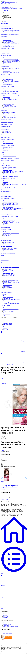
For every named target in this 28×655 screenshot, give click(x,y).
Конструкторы (4, 257)
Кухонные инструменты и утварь (11, 203)
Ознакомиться (9, 2)
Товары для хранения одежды (10, 187)
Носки (4, 183)
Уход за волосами (5, 101)
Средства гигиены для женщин (8, 145)
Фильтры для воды (7, 234)
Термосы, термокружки (6, 191)
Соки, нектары (6, 314)
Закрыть (15, 2)
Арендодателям (6, 631)
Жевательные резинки (8, 270)
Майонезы (5, 283)
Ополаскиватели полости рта (10, 99)
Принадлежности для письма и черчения (12, 173)
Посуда (5, 205)
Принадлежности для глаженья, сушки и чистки (14, 184)
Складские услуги (7, 633)
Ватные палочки (7, 132)
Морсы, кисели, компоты (9, 311)
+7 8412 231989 (7, 3)
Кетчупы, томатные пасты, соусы (11, 282)
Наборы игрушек (4, 260)
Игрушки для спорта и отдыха (8, 253)
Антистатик (6, 38)
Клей (4, 231)
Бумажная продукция (5, 126)
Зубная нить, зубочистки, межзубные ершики (13, 95)
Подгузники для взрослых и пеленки (11, 154)
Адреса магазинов (7, 323)
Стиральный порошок (8, 46)
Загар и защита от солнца (9, 114)
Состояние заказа (5, 8)
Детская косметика (7, 62)
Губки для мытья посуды (9, 220)
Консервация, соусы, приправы (8, 277)
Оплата (15, 8)
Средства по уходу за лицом (7, 86)
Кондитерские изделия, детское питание (10, 267)
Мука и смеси (6, 298)
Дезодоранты (6, 113)
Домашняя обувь (7, 180)
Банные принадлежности (9, 112)
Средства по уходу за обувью (7, 48)
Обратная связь (6, 625)
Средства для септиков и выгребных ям (10, 34)
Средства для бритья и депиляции (8, 76)
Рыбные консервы (7, 287)
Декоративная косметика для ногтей (11, 61)
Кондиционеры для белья (9, 42)
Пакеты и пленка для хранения (10, 204)
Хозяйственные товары (6, 229)
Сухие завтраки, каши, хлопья (10, 302)
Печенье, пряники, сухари (9, 274)
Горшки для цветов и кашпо (7, 160)
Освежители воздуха (5, 26)
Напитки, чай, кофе (5, 305)
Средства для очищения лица (10, 90)
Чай (4, 315)
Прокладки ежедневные (8, 147)
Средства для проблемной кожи (10, 91)
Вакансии (5, 615)
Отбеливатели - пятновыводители (11, 43)
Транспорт (5, 250)
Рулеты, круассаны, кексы (9, 275)
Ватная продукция (5, 129)
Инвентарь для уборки (8, 221)
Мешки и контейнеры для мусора (11, 222)
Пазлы (2, 262)
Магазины (11, 8)
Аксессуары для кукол (8, 242)
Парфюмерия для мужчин (7, 124)
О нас (4, 613)
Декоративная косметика (6, 55)
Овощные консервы (8, 286)
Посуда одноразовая (8, 207)
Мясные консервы (7, 285)
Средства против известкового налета (12, 44)
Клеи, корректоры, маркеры (9, 167)
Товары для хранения (5, 227)
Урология (3, 152)
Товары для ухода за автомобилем (11, 233)
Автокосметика (4, 23)
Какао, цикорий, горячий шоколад (11, 309)
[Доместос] (14, 1)
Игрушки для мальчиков (6, 246)
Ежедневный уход (5, 66)
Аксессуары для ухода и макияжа (11, 68)
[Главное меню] (2, 319)
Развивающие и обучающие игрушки (9, 264)
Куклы (4, 243)
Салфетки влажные (5, 137)
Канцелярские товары (6, 165)
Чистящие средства (5, 53)
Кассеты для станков (8, 79)
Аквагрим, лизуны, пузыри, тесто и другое (11, 237)
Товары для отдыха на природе (8, 211)
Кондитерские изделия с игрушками (11, 271)
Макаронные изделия (8, 295)
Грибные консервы (7, 281)
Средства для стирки (5, 36)
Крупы (4, 294)
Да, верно (3, 7)
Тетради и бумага (7, 175)
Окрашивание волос (8, 105)
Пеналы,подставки (7, 170)
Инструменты (4, 163)
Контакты (20, 8)
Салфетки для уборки (8, 224)
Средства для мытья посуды (7, 28)
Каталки (2, 255)
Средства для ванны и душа (9, 117)
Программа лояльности (8, 622)
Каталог (5, 326)
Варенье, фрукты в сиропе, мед (10, 280)
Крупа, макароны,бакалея (6, 292)
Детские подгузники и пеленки (10, 141)
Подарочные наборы (5, 74)
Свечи (2, 189)
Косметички (6, 63)
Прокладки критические (9, 148)
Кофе (4, 310)
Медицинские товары (6, 134)
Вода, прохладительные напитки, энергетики (13, 307)
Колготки (5, 182)
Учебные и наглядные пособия (10, 176)
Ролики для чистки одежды (9, 185)
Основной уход (6, 88)
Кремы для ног (6, 69)
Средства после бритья (8, 82)
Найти (15, 317)
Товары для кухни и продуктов (8, 198)
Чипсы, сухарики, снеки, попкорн (11, 303)
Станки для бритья (7, 84)
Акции (4, 325)
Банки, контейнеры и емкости (10, 200)
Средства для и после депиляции (11, 81)
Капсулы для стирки (8, 41)
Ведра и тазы (6, 218)
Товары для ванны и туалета (7, 193)
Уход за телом (4, 110)
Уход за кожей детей (8, 143)
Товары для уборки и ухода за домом (9, 216)
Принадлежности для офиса (9, 172)
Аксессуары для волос (8, 104)
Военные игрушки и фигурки (10, 248)
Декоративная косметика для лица (11, 60)
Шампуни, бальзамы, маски (9, 107)
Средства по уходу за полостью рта (9, 93)
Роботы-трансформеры (8, 249)
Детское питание (7, 269)
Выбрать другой (9, 7)
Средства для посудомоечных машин (11, 30)
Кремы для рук (6, 71)
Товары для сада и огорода (7, 214)
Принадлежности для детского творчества (13, 171)
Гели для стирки (7, 40)
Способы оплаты (7, 624)
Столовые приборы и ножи (9, 209)
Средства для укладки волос (9, 106)
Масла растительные (8, 297)
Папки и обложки (7, 168)
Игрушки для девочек (6, 240)
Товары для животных (6, 196)
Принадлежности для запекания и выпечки (13, 208)
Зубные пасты (6, 97)
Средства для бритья (8, 80)
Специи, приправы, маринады (10, 290)
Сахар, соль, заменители (9, 300)
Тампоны (5, 150)
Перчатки (5, 223)
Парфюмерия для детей (6, 119)
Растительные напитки (8, 312)
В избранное (3, 383)
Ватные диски (6, 131)
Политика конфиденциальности (10, 626)
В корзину (3, 450)
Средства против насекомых (7, 50)
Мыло (4, 116)
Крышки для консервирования (10, 202)
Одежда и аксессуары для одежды (8, 178)
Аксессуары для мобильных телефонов (10, 158)
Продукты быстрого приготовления (11, 299)
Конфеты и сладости (8, 273)
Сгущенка (5, 288)
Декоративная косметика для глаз (11, 57)
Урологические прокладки (9, 156)
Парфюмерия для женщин (7, 122)
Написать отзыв (4, 499)
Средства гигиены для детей (7, 139)
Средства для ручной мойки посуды (11, 31)
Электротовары (6, 235)
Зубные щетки (6, 98)
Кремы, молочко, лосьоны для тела (11, 72)
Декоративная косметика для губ (10, 59)
